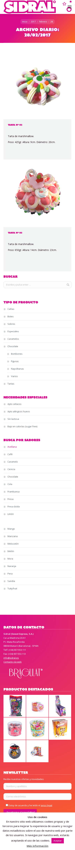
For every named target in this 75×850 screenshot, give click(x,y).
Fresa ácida (14, 506)
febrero (43, 21)
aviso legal (46, 805)
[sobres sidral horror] (14, 706)
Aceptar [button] (58, 840)
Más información (37, 846)
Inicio (24, 21)
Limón (11, 514)
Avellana (12, 446)
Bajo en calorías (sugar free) (22, 426)
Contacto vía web (12, 661)
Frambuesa (14, 491)
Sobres (11, 323)
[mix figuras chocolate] (37, 728)
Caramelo (13, 461)
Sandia (11, 581)
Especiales (13, 331)
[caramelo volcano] (60, 728)
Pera (10, 573)
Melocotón (13, 543)
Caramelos (13, 338)
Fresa (10, 499)
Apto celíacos (14, 404)
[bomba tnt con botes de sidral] (14, 751)
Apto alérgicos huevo (19, 411)
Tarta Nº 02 (15, 125)
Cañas (11, 308)
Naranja (12, 566)
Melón (11, 551)
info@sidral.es (11, 657)
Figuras (15, 361)
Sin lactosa (13, 418)
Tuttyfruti (12, 588)
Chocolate (13, 346)
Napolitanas (17, 368)
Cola (10, 484)
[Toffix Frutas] (37, 751)
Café (10, 454)
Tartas (11, 383)
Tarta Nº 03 (15, 232)
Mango (11, 528)
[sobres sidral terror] (60, 706)
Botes (11, 316)
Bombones (16, 353)
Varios (14, 376)
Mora (10, 558)
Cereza (11, 469)
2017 (33, 21)
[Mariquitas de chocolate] (14, 728)
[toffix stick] (37, 706)
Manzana (13, 536)
